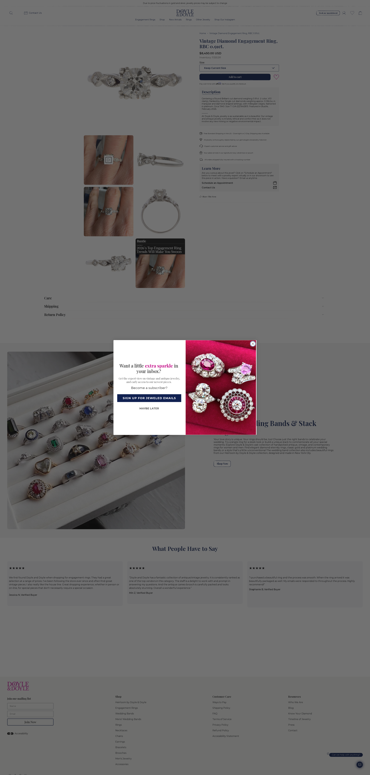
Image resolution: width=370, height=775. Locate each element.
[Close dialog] (252, 343)
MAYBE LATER (149, 408)
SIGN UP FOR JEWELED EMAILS (149, 398)
